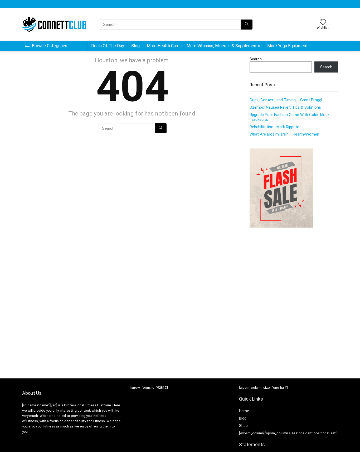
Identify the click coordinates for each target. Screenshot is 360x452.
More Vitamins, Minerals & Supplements (223, 45)
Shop (243, 426)
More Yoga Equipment (287, 45)
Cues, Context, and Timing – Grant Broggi (286, 100)
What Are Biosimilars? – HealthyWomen (284, 134)
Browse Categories (49, 45)
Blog (135, 45)
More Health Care (163, 45)
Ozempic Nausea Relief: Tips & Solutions (285, 107)
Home (244, 411)
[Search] (246, 25)
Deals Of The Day (107, 45)
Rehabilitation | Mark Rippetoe (275, 126)
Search (256, 59)
